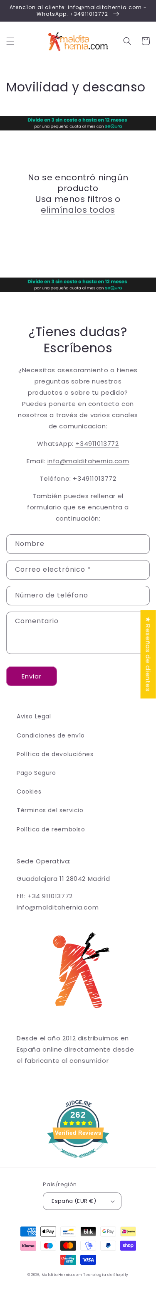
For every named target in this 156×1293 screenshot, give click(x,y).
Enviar (32, 676)
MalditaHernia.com (62, 1274)
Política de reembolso (51, 829)
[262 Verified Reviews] (78, 1162)
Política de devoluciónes (55, 754)
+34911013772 (97, 443)
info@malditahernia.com (88, 461)
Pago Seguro (36, 773)
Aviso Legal (34, 716)
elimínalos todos (78, 209)
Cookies (29, 791)
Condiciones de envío (51, 735)
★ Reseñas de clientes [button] (148, 654)
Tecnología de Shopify (106, 1274)
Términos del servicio (50, 810)
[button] (10, 41)
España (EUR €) (74, 1201)
